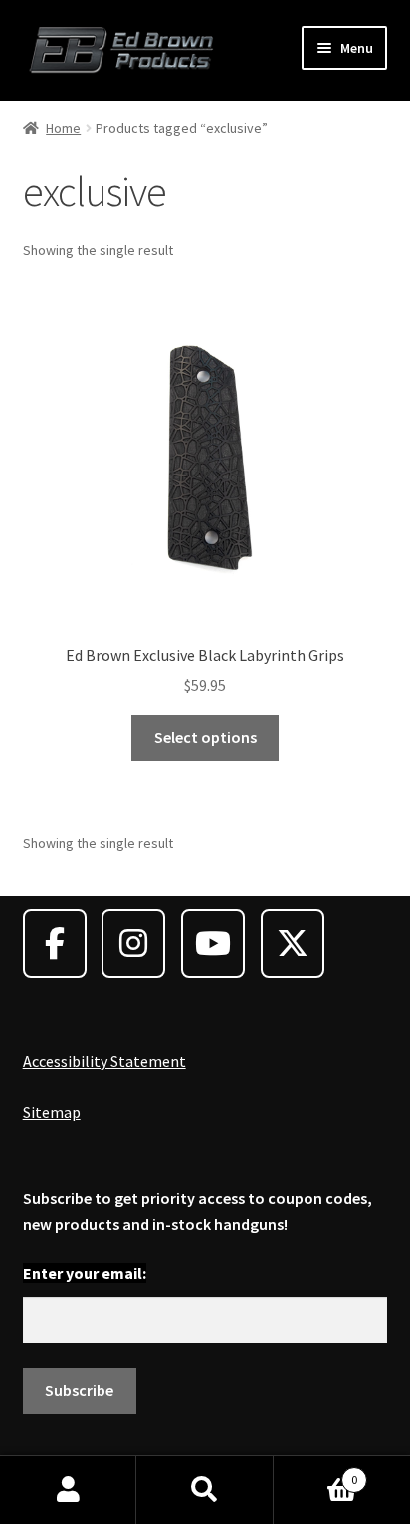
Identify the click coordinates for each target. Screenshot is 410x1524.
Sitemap (52, 1112)
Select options (205, 737)
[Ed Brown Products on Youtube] (213, 943)
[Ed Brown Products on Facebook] (55, 943)
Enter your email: (84, 1273)
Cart (316, 1472)
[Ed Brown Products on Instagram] (133, 943)
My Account (68, 1490)
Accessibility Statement (104, 1061)
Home (63, 128)
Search (204, 1490)
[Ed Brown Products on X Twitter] (292, 943)
